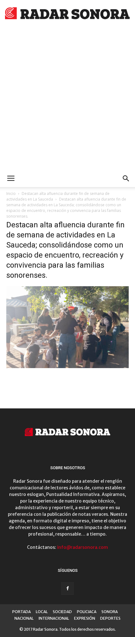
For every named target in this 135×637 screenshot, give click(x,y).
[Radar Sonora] (67, 14)
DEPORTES (110, 618)
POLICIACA (86, 611)
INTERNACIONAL (54, 618)
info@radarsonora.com (82, 547)
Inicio (11, 193)
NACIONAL (24, 618)
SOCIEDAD (62, 611)
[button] (126, 178)
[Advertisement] (67, 99)
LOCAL (42, 611)
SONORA (109, 611)
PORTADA (21, 611)
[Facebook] (67, 588)
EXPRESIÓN (84, 618)
